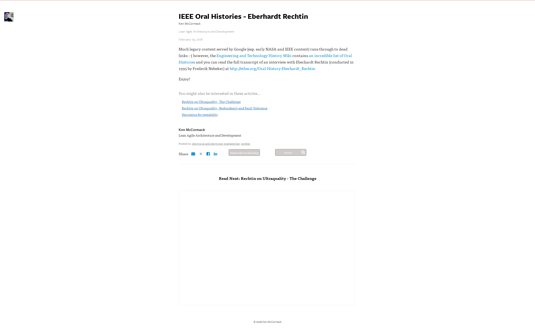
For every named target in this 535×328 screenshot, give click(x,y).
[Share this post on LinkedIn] (215, 153)
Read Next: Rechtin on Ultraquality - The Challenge (267, 178)
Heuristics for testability (200, 114)
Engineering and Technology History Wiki (254, 55)
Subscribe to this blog (244, 152)
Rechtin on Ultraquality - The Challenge (211, 101)
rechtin (245, 143)
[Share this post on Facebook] (208, 153)
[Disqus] (266, 247)
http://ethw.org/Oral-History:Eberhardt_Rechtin (272, 68)
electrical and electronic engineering (216, 143)
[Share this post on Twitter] (201, 153)
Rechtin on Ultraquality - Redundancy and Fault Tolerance (225, 108)
